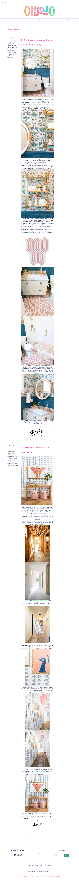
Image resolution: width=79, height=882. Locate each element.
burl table (50, 771)
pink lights (25, 690)
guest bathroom (11, 47)
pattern (15, 54)
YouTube (28, 817)
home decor (10, 49)
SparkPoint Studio (47, 871)
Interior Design (11, 50)
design (9, 45)
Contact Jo (38, 865)
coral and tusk (11, 453)
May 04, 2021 (11, 446)
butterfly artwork (40, 771)
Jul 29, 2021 (11, 38)
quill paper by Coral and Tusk (41, 600)
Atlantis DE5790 (38, 373)
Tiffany (34, 225)
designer (14, 45)
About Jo (30, 865)
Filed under (10, 44)
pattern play (10, 56)
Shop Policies (47, 865)
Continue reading (26, 439)
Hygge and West (47, 515)
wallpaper (10, 57)
